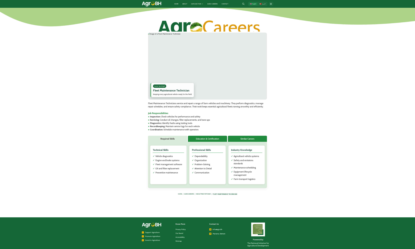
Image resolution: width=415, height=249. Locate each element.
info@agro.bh (217, 229)
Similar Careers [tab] (247, 138)
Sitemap (179, 241)
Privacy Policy (181, 229)
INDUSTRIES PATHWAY (203, 194)
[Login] (271, 4)
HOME (180, 194)
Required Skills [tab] (167, 138)
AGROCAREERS (189, 194)
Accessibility (180, 237)
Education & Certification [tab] (207, 138)
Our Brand (179, 233)
